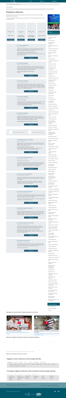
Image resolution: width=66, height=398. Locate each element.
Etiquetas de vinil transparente (51, 43)
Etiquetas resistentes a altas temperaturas (53, 300)
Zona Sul (25, 362)
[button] (62, 394)
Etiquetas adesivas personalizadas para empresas (52, 178)
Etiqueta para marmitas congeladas (52, 219)
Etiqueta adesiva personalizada (51, 87)
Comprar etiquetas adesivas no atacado (53, 198)
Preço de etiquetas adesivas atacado (37, 9)
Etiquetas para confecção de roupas (53, 130)
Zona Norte (15, 362)
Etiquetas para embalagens (53, 108)
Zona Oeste (20, 362)
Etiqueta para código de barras (52, 141)
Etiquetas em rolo (51, 271)
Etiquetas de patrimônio (52, 104)
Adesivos (50, 310)
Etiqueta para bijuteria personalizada (52, 80)
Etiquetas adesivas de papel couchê (53, 222)
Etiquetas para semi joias (52, 71)
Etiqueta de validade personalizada (52, 213)
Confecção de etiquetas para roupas (53, 61)
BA (27, 374)
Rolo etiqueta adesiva (52, 239)
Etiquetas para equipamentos (53, 189)
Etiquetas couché (51, 269)
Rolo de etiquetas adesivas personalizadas (53, 237)
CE (29, 374)
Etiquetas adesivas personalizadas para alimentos (52, 122)
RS (22, 374)
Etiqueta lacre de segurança (53, 111)
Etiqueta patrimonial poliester (52, 38)
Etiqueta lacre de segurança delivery (53, 216)
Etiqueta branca (51, 95)
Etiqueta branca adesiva (52, 127)
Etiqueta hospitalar (28, 9)
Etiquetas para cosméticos (53, 162)
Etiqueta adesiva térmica (52, 167)
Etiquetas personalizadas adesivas (52, 195)
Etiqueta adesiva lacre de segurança (52, 203)
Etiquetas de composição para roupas (52, 73)
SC (20, 374)
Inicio (31, 1)
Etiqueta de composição (52, 35)
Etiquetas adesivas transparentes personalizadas (51, 266)
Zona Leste (30, 362)
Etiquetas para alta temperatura (51, 277)
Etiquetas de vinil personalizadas (51, 165)
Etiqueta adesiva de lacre (52, 200)
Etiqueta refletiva (51, 171)
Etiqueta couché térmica (52, 248)
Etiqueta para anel (51, 76)
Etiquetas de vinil (51, 110)
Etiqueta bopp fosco (52, 169)
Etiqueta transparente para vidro (53, 260)
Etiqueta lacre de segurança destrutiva (53, 251)
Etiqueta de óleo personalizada (51, 101)
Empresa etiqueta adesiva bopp (53, 242)
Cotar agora (10, 39)
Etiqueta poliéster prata (52, 255)
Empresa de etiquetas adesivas (52, 152)
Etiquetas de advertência (52, 180)
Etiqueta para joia (51, 40)
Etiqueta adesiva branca (52, 125)
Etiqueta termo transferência (53, 257)
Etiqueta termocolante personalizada (52, 93)
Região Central (10, 362)
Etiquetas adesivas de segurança (20, 9)
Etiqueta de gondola (52, 99)
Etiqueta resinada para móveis (52, 53)
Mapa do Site (55, 385)
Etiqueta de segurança (52, 118)
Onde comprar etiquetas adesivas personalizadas (52, 227)
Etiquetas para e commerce (53, 225)
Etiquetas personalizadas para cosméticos (52, 291)
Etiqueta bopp (50, 90)
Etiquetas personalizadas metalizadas (52, 287)
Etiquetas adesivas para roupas (52, 149)
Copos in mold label (51, 306)
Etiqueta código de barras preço (53, 210)
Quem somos (54, 1)
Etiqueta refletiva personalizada (51, 174)
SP (15, 374)
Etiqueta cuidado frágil (52, 207)
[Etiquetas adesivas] (10, 27)
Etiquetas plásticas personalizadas (51, 297)
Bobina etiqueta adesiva (52, 156)
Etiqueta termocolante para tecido (53, 114)
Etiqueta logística (51, 253)
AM (36, 374)
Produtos (41, 1)
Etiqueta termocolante (52, 85)
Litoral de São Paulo (43, 362)
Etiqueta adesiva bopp (52, 154)
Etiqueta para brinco (52, 65)
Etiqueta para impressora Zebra (53, 46)
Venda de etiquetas (51, 58)
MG (10, 374)
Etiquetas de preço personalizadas (51, 183)
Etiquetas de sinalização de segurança (53, 186)
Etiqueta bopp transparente (53, 158)
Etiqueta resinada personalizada (51, 144)
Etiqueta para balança (52, 50)
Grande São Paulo (35, 362)
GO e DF (33, 374)
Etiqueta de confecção (52, 64)
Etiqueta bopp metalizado (53, 244)
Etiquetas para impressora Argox (11, 9)
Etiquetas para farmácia (52, 281)
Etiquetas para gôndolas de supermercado (53, 284)
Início (42, 385)
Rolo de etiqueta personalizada (51, 234)
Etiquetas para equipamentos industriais (53, 192)
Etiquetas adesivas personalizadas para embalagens (52, 133)
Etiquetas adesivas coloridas (53, 146)
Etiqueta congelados (52, 246)
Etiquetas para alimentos (52, 106)
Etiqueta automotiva (52, 205)
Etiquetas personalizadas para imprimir (52, 294)
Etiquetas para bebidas (52, 279)
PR (17, 374)
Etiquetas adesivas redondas (53, 138)
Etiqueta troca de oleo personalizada (48, 9)
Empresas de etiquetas (52, 136)
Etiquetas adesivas (51, 83)
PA (38, 374)
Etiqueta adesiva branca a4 (53, 48)
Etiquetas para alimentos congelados (52, 274)
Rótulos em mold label (52, 308)
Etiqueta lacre (50, 97)
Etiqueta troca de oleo (52, 117)
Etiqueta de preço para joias (53, 78)
